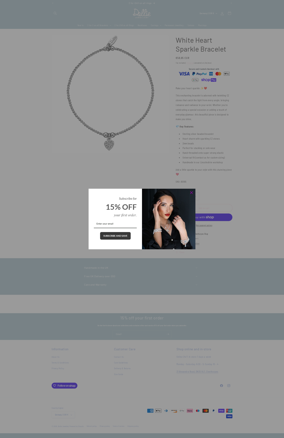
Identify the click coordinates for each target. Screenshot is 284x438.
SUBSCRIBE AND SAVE (115, 235)
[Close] (191, 193)
